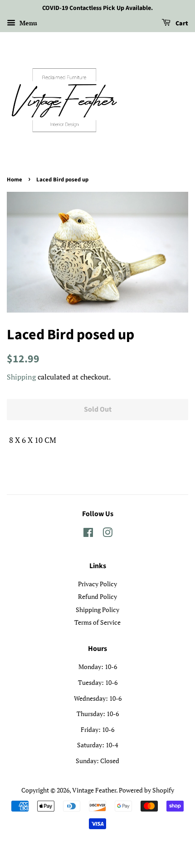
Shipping (21, 377)
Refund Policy (97, 596)
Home (14, 180)
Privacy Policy (97, 583)
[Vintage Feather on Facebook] (88, 534)
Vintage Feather (94, 790)
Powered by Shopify (146, 790)
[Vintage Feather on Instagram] (107, 534)
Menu (27, 23)
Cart (181, 23)
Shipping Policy (97, 609)
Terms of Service (97, 622)
